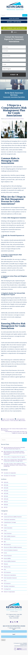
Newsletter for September (10, 473)
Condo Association (10, 419)
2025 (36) (6, 485)
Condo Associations (14, 420)
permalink (23, 420)
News (5, 580)
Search (24, 15)
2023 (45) (6, 490)
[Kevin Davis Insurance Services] (14, 6)
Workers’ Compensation (9, 591)
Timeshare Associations (9, 586)
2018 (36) (6, 504)
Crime (5, 530)
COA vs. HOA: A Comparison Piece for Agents (14, 457)
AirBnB (5, 514)
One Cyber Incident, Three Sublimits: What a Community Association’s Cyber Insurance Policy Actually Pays (15, 465)
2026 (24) (6, 482)
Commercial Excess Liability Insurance (13, 516)
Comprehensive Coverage (10, 522)
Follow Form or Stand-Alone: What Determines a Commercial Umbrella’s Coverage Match (15, 460)
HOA (5, 569)
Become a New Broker (14, 22)
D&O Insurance (7, 544)
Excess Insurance (8, 555)
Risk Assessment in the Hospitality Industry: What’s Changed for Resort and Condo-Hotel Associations (14, 453)
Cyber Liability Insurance (9, 536)
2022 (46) (6, 493)
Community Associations (9, 519)
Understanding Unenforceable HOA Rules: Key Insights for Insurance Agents (16, 432)
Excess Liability (7, 558)
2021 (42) (6, 496)
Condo (3, 419)
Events (5, 552)
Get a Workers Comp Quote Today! (14, 28)
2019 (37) (6, 501)
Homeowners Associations (10, 575)
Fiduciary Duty (7, 566)
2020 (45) (6, 499)
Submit (13, 74)
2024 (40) (6, 488)
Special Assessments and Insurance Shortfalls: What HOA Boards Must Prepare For (14, 448)
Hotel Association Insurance (10, 577)
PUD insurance (7, 583)
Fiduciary (6, 564)
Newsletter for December (10, 475)
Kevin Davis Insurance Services (17, 118)
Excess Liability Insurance (10, 561)
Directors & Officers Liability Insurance (13, 547)
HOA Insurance (7, 572)
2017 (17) (5, 507)
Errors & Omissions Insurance (11, 550)
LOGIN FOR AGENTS (14, 18)
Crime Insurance (8, 533)
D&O (5, 541)
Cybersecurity (7, 539)
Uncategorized (7, 589)
